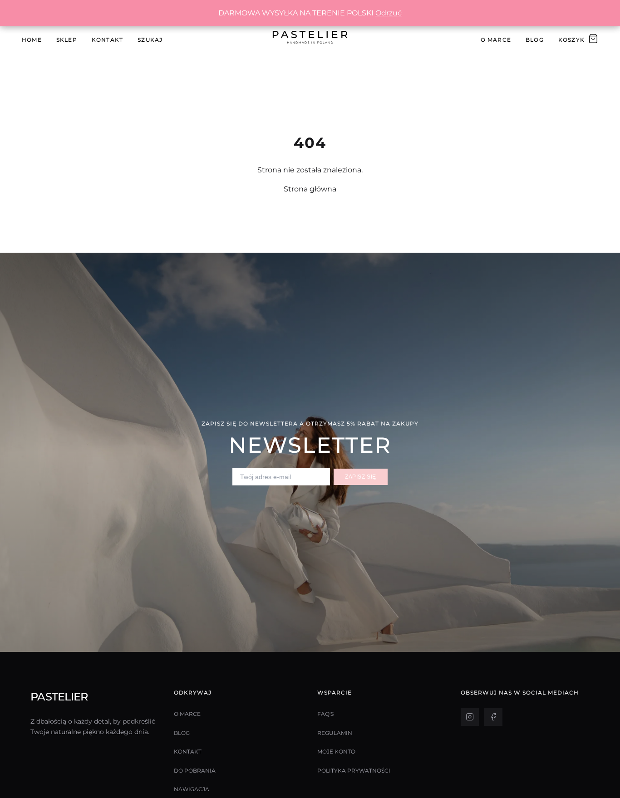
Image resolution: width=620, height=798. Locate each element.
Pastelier (59, 696)
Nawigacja (191, 789)
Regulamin (334, 732)
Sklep (66, 39)
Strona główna (310, 189)
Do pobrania (195, 770)
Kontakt (107, 39)
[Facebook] (493, 717)
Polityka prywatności (353, 770)
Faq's (325, 713)
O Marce (496, 39)
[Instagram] (470, 717)
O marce (187, 713)
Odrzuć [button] (388, 13)
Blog (535, 39)
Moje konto (336, 751)
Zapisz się (360, 477)
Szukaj (150, 39)
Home (32, 39)
